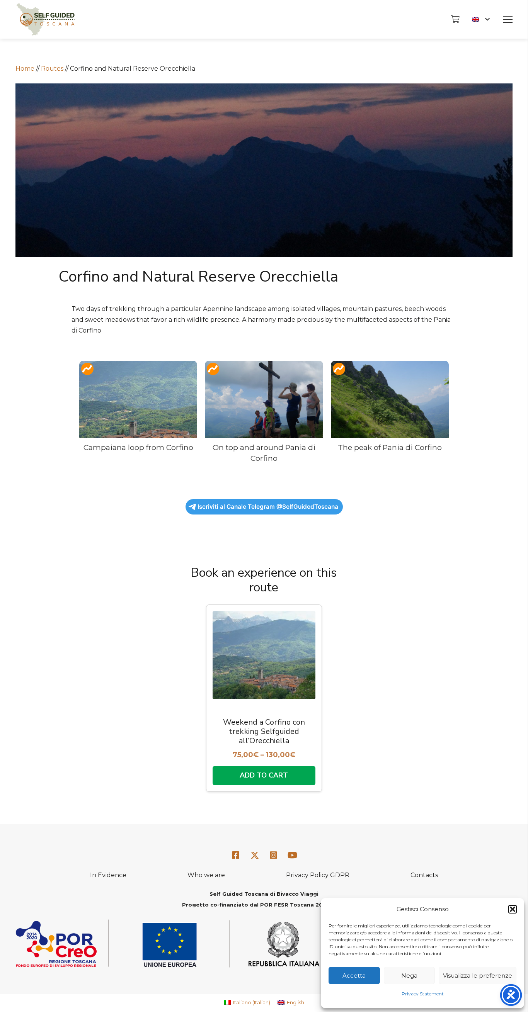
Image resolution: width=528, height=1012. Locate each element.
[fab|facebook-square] (235, 855)
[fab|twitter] (254, 855)
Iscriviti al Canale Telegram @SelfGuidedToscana (268, 506)
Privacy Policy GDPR (317, 875)
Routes (52, 68)
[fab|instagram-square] (273, 855)
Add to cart (264, 775)
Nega (409, 975)
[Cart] (454, 19)
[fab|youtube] (292, 855)
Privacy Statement (423, 994)
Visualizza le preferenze (477, 975)
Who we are (206, 875)
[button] (512, 909)
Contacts (424, 875)
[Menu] (508, 19)
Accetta (354, 975)
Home (24, 68)
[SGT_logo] (45, 19)
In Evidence (108, 875)
